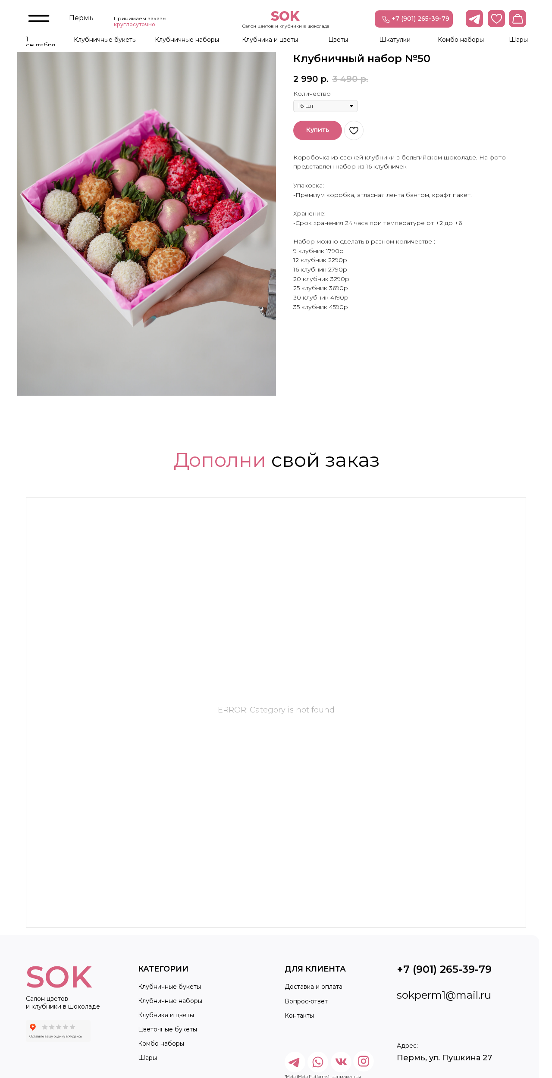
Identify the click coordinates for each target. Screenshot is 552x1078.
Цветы (338, 40)
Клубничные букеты (105, 40)
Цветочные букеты (167, 1029)
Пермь (81, 18)
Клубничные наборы (187, 40)
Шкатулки (395, 40)
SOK (285, 16)
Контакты (299, 1015)
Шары (518, 40)
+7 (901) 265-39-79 (420, 18)
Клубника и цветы (270, 40)
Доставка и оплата (313, 987)
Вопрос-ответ (306, 1001)
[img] (363, 1061)
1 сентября (40, 42)
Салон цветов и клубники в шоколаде (285, 26)
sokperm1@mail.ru (444, 995)
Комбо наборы (461, 40)
